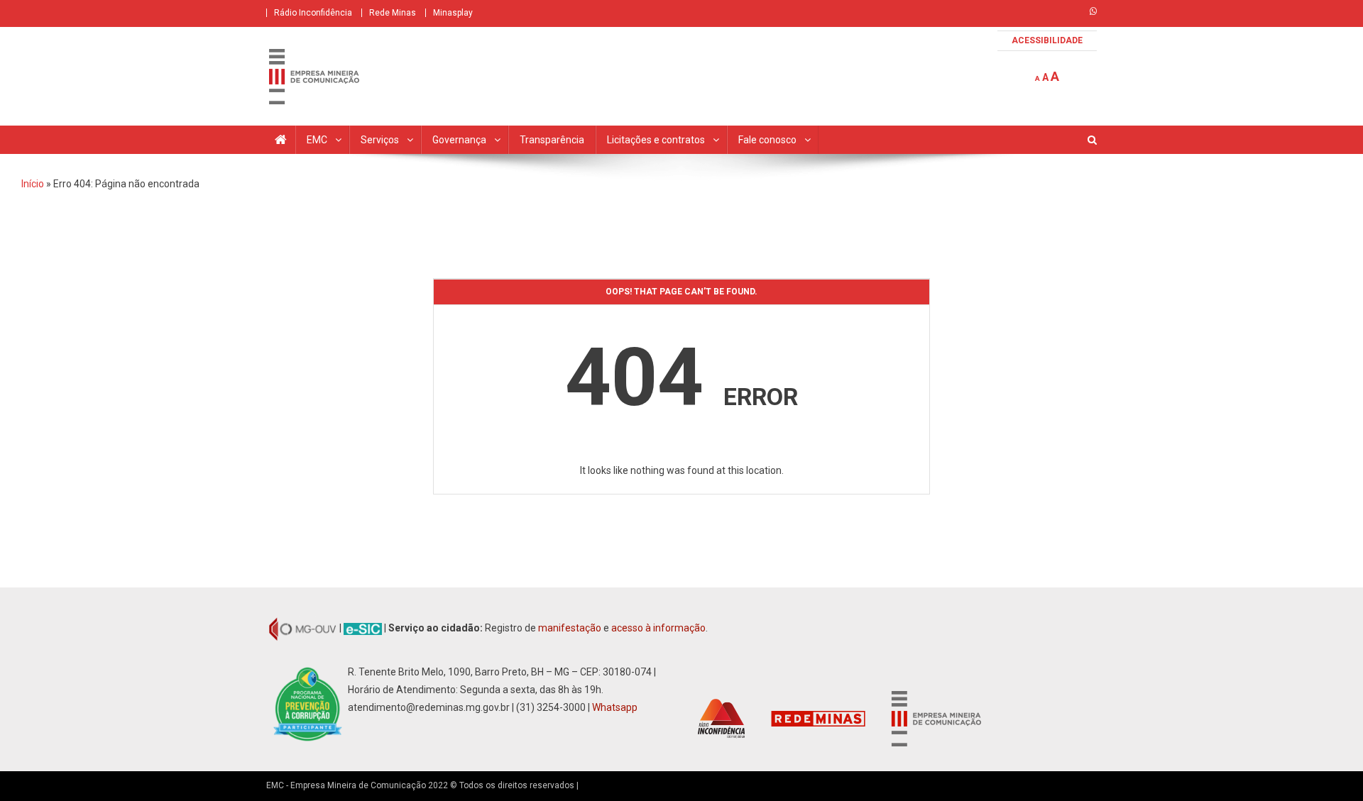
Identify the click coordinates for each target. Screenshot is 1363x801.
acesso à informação (658, 628)
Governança (459, 139)
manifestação (569, 628)
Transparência (552, 139)
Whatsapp (614, 707)
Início (32, 183)
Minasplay (453, 13)
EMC (317, 139)
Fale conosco (767, 139)
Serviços (380, 139)
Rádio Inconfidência (313, 13)
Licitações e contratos (656, 139)
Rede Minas (392, 13)
